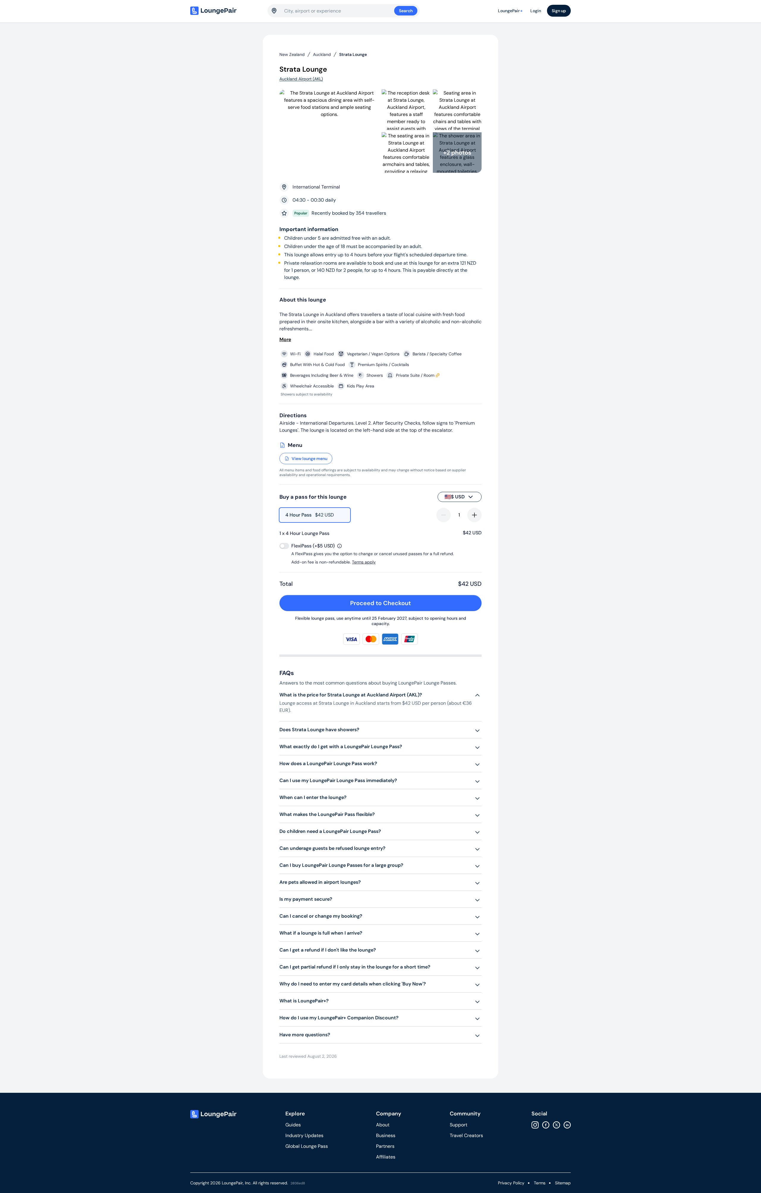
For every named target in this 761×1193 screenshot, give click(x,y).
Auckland (322, 54)
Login (535, 10)
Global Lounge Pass (306, 1146)
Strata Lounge (353, 54)
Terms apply (364, 562)
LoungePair (510, 10)
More (285, 339)
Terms (539, 1183)
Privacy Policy (511, 1183)
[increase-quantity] (474, 515)
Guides (293, 1125)
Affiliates (385, 1157)
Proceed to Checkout (380, 603)
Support (458, 1125)
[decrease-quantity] (443, 515)
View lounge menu (309, 458)
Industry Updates (304, 1135)
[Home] (226, 10)
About (382, 1125)
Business (385, 1135)
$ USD (454, 496)
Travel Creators (466, 1135)
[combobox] (339, 10)
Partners (385, 1146)
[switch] (284, 546)
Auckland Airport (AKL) (301, 78)
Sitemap (563, 1183)
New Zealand (292, 54)
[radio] (314, 515)
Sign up (559, 10)
